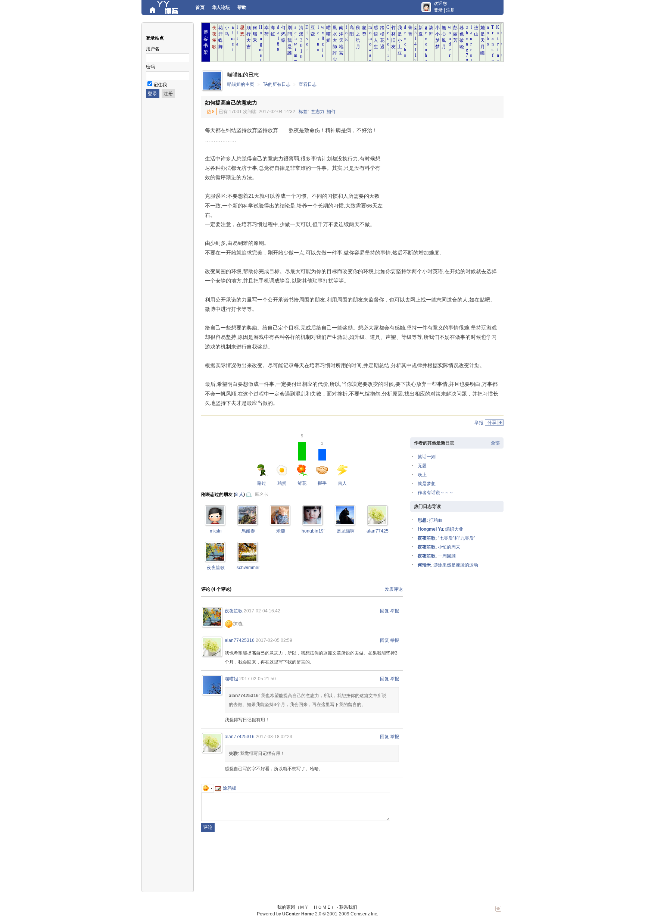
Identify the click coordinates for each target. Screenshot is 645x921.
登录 (438, 10)
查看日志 (308, 84)
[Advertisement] (442, 174)
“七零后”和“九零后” (456, 538)
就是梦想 (427, 483)
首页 (200, 7)
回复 (384, 611)
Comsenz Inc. (364, 914)
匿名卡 (261, 494)
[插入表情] (207, 788)
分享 (491, 422)
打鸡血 (435, 520)
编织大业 (454, 529)
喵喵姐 (231, 678)
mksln (216, 531)
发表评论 (394, 589)
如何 (331, 111)
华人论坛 (221, 7)
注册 (450, 10)
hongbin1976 (315, 531)
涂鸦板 (229, 788)
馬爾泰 (248, 531)
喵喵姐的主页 (240, 84)
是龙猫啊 (346, 531)
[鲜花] (215, 522)
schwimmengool (253, 567)
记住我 (160, 84)
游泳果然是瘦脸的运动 (455, 565)
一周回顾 (447, 556)
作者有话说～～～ (436, 492)
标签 (303, 111)
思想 (422, 520)
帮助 (241, 7)
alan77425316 (381, 531)
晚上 (422, 474)
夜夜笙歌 (216, 567)
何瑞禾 (424, 565)
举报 (478, 422)
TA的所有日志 (276, 84)
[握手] (377, 522)
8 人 (239, 494)
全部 (495, 443)
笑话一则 (427, 456)
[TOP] (498, 912)
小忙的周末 (449, 547)
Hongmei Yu (430, 529)
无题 (422, 465)
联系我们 (348, 907)
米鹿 (280, 531)
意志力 (317, 111)
